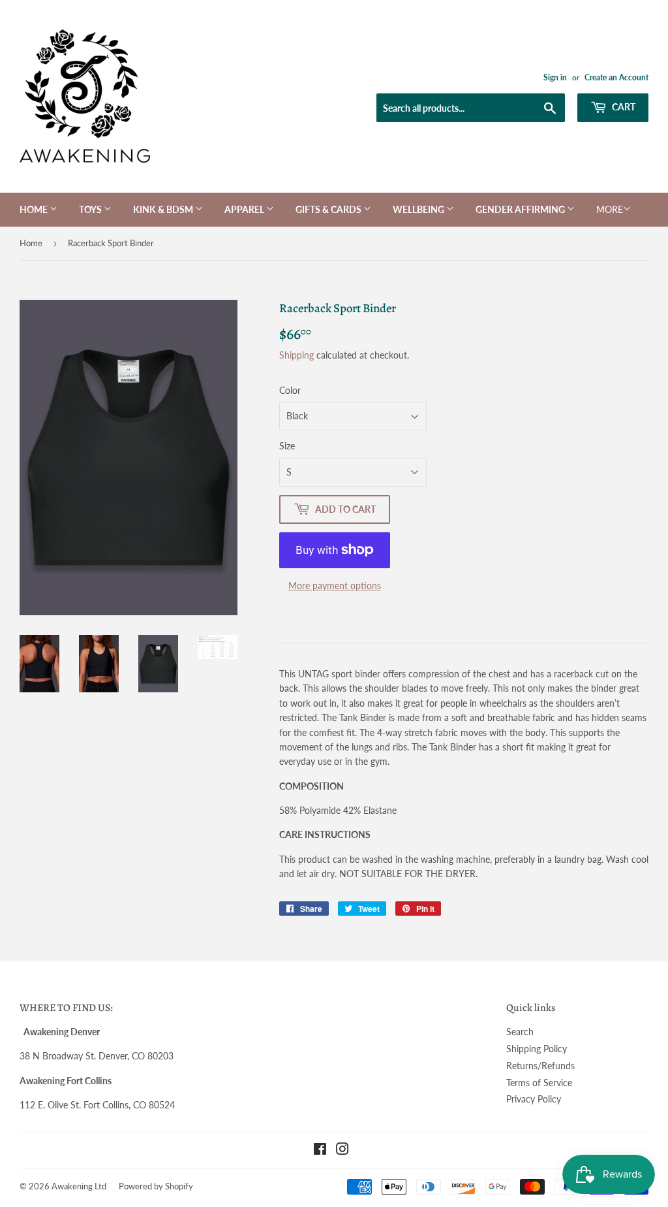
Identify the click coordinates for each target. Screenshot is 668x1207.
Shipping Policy (536, 1048)
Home (35, 209)
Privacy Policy (533, 1098)
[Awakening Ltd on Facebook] (320, 1150)
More (609, 209)
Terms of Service (539, 1082)
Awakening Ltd (79, 1186)
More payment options (334, 585)
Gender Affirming (521, 209)
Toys (91, 209)
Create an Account (616, 77)
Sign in (555, 77)
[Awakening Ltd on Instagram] (342, 1150)
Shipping (296, 355)
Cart (622, 106)
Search (520, 1031)
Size (287, 445)
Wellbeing (419, 209)
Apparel (245, 209)
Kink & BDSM (164, 209)
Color (290, 390)
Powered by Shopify (156, 1186)
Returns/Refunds (540, 1065)
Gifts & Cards (329, 209)
